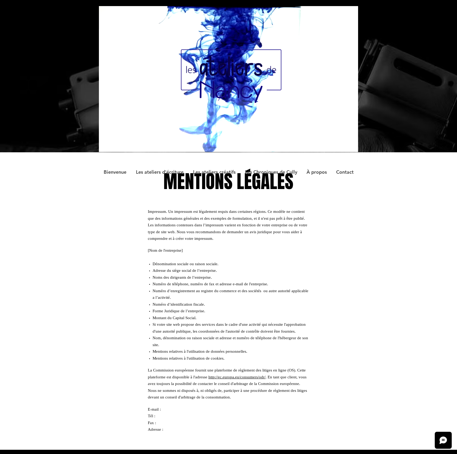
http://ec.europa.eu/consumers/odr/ (237, 377)
